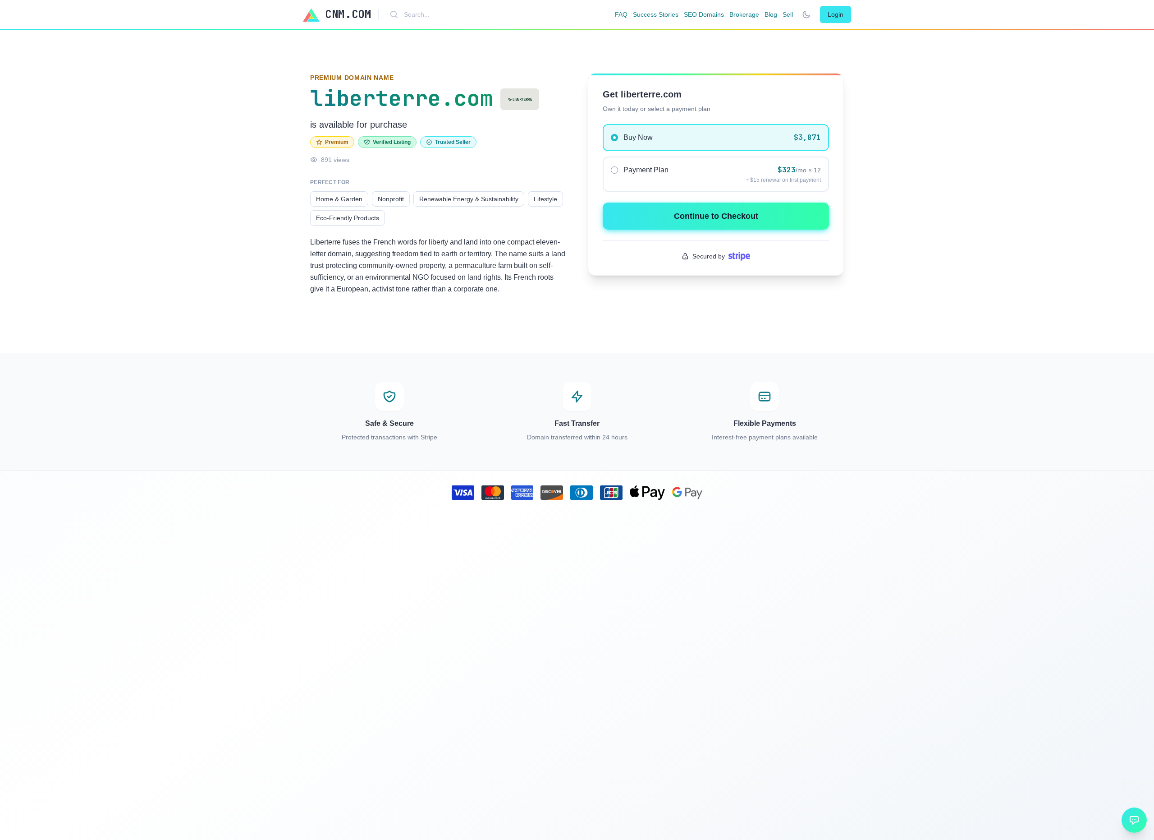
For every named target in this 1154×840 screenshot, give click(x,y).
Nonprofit (391, 199)
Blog (771, 14)
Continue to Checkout (716, 216)
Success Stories (655, 14)
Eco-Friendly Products (347, 218)
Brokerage (744, 14)
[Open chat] (1134, 820)
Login (835, 14)
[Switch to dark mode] (806, 14)
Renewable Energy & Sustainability (468, 199)
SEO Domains (704, 14)
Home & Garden (339, 199)
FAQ (621, 14)
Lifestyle (545, 199)
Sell (788, 14)
